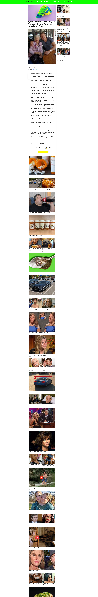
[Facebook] (68, 1)
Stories (58, 12)
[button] (41, 12)
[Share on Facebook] (33, 69)
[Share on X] (35, 69)
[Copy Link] (37, 69)
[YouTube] (69, 1)
